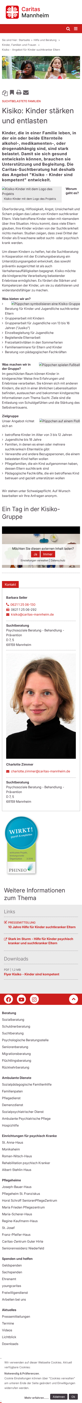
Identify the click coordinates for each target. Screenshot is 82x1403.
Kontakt (10, 584)
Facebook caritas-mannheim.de (8, 999)
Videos (7, 1330)
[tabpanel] (41, 67)
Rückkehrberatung (15, 1067)
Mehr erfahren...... (36, 1397)
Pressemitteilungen (16, 1316)
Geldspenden (12, 1265)
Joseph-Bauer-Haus (16, 1187)
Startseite (24, 40)
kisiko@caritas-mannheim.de (32, 614)
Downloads (10, 1344)
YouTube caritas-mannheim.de (21, 999)
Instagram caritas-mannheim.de (34, 999)
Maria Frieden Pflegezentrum (23, 1207)
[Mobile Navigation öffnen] (76, 29)
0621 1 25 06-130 (22, 605)
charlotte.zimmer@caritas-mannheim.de (40, 771)
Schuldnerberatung (16, 1026)
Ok (73, 1396)
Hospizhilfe (10, 1125)
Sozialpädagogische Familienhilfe (27, 1084)
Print (19, 92)
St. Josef (8, 1228)
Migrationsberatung (16, 1054)
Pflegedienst (11, 1098)
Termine (8, 1323)
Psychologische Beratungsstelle (25, 1040)
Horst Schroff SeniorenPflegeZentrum (29, 1200)
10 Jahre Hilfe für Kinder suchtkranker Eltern (42, 927)
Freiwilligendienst (15, 1293)
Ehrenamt (9, 1279)
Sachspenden (12, 1272)
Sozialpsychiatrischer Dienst (23, 1112)
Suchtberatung (13, 1033)
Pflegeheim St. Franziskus (21, 1194)
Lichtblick (9, 1337)
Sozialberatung (13, 1020)
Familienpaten (12, 1091)
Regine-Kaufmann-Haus (20, 1221)
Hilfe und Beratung (45, 40)
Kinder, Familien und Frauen (19, 44)
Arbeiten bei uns (14, 1299)
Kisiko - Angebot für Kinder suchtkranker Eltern (31, 49)
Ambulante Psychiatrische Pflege (26, 1118)
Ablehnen (59, 1396)
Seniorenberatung (15, 1047)
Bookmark (12, 92)
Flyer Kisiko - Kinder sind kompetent (31, 974)
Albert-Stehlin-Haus (16, 1170)
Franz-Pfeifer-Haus (16, 1235)
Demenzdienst (12, 1105)
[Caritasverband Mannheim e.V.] (41, 12)
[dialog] (42, 1380)
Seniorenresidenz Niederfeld (23, 1248)
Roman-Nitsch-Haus (17, 1156)
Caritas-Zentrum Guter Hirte (22, 1241)
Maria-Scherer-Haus (17, 1214)
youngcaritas (11, 1286)
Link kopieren (5, 92)
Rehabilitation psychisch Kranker (26, 1163)
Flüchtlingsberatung (16, 1060)
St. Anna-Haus (12, 1142)
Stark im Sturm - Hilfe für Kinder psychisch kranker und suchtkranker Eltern (40, 941)
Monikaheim (11, 1149)
